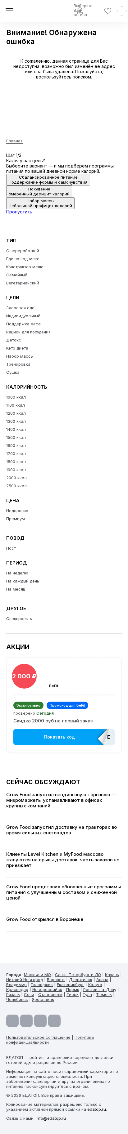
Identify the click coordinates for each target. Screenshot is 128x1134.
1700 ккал (16, 453)
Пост (11, 548)
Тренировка (18, 364)
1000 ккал (16, 397)
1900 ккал (16, 469)
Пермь (72, 989)
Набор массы (20, 356)
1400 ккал (16, 429)
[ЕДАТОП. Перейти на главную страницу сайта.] (28, 11)
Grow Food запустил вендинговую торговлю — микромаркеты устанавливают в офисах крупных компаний (61, 800)
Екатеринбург (70, 984)
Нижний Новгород (24, 979)
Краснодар (17, 989)
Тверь (72, 994)
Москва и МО (37, 974)
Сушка (13, 372)
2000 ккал (16, 477)
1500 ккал (16, 437)
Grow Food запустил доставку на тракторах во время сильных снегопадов (61, 830)
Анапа (102, 979)
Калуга (95, 984)
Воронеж (56, 979)
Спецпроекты (19, 618)
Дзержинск (80, 979)
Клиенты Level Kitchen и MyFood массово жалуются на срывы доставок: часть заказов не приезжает (62, 859)
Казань (112, 974)
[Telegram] (26, 1021)
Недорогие (17, 510)
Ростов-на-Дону (99, 989)
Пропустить (19, 211)
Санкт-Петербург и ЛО (78, 974)
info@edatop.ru (51, 1118)
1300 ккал (16, 421)
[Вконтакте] (54, 1021)
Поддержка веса (23, 323)
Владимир (16, 984)
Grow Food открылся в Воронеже (44, 919)
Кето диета (17, 348)
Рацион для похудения (28, 331)
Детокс (13, 339)
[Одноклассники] (40, 1021)
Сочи (29, 994)
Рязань (13, 994)
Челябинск (17, 999)
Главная (14, 140)
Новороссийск (47, 989)
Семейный (16, 274)
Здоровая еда (20, 307)
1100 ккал (15, 405)
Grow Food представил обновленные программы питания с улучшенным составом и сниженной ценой (63, 892)
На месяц (15, 589)
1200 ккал (16, 413)
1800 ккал (16, 461)
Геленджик (42, 984)
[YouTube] (12, 1021)
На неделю (17, 572)
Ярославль (43, 999)
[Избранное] (108, 11)
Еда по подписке (22, 258)
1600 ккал (16, 445)
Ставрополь (50, 994)
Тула (87, 994)
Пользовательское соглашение (38, 1037)
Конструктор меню (24, 266)
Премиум (15, 518)
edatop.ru (96, 1109)
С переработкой (22, 250)
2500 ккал (16, 485)
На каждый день (22, 580)
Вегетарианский (22, 282)
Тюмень (104, 994)
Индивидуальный (23, 315)
